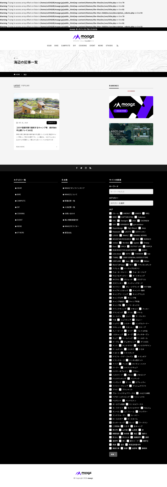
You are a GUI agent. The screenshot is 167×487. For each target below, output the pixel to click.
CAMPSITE (65, 46)
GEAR (49, 46)
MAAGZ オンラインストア (75, 188)
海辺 (25, 74)
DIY (74, 46)
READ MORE (20, 147)
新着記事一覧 (70, 201)
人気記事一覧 (70, 207)
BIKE (57, 46)
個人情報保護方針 (71, 220)
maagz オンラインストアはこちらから (83, 29)
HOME (18, 74)
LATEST (17, 86)
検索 (112, 454)
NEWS (100, 46)
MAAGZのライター (72, 226)
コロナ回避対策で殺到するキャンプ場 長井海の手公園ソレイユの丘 (36, 129)
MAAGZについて (71, 194)
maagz (90, 478)
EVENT (92, 46)
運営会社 (68, 232)
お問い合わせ (70, 213)
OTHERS (109, 46)
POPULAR (25, 86)
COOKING (83, 46)
